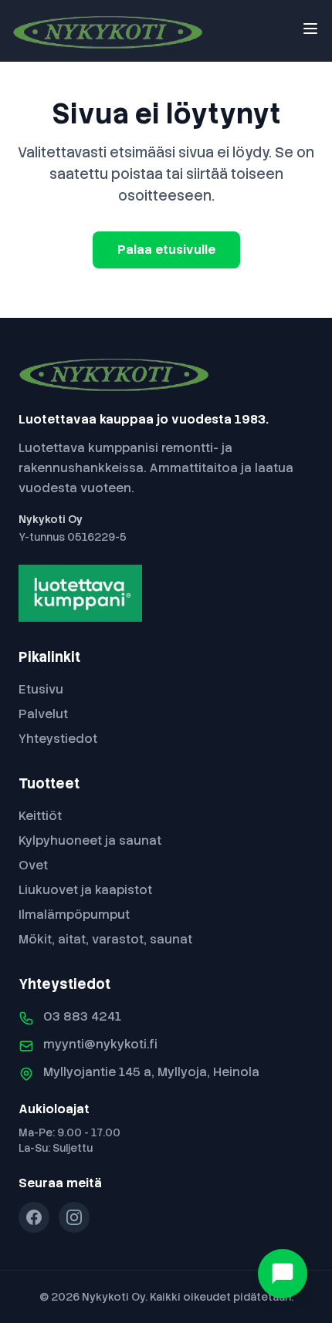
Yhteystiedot (58, 739)
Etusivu (41, 689)
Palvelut (43, 714)
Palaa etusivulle (166, 249)
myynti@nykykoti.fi (100, 1044)
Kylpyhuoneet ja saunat (90, 840)
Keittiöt (40, 816)
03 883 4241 (82, 1016)
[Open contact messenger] (282, 1273)
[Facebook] (34, 1217)
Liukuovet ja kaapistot (85, 890)
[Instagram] (74, 1217)
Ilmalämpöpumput (74, 914)
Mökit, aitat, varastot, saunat (105, 939)
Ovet (33, 865)
